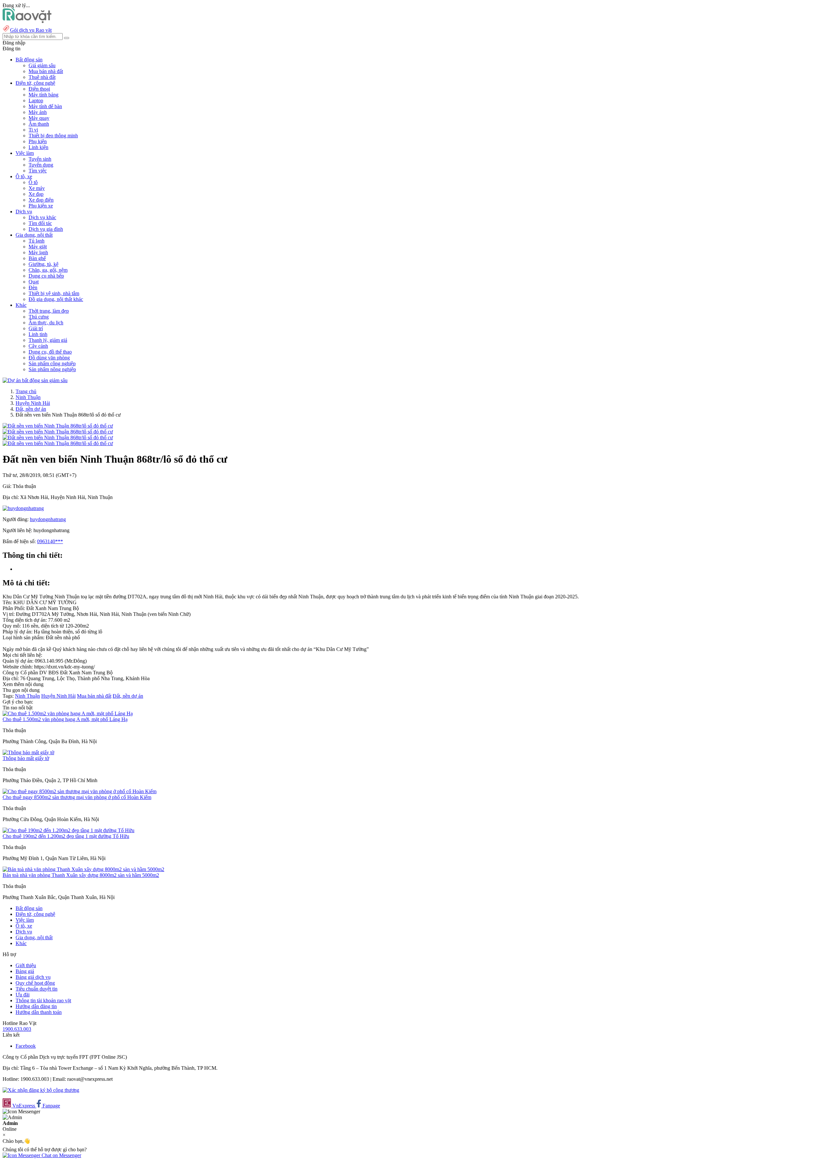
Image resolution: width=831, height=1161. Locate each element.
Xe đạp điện (41, 200)
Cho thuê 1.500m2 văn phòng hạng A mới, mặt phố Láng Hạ (65, 719)
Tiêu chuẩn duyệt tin (36, 989)
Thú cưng (39, 316)
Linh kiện (38, 147)
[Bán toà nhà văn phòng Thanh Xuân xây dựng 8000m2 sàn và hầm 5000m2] (83, 869)
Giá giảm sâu (42, 65)
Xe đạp (36, 194)
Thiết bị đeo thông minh (53, 135)
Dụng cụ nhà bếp (46, 276)
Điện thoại (39, 89)
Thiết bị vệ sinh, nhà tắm (54, 293)
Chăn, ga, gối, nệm (48, 270)
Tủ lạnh (36, 240)
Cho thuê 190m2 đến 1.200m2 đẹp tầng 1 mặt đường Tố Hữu (66, 836)
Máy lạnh (38, 252)
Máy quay (39, 118)
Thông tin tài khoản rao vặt (43, 1000)
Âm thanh (39, 124)
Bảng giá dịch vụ (33, 977)
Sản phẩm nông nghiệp (52, 369)
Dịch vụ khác (42, 217)
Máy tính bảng (43, 94)
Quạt (34, 281)
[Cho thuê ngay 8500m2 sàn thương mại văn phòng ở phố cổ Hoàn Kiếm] (79, 791)
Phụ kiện (38, 141)
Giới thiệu (26, 965)
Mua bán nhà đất (46, 71)
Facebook (26, 1046)
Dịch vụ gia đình (46, 229)
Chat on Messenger (60, 1155)
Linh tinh (38, 334)
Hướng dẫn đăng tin (36, 1006)
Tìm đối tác (40, 223)
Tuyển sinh (40, 159)
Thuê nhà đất (42, 77)
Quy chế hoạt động (35, 983)
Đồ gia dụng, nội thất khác (56, 299)
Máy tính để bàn (45, 106)
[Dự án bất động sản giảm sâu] (35, 380)
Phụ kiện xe (41, 205)
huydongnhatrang (48, 519)
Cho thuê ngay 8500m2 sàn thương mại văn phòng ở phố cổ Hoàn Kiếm (77, 797)
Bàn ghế (37, 258)
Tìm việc (38, 170)
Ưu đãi (23, 994)
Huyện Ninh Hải (33, 403)
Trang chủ (26, 391)
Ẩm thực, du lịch (46, 322)
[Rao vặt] (27, 21)
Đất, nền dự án (31, 409)
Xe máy (37, 188)
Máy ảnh (38, 112)
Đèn (33, 287)
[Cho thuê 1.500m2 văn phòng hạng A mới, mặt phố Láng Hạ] (68, 713)
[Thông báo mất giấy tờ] (28, 752)
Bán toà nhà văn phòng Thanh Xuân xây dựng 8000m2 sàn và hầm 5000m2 (81, 875)
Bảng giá (25, 971)
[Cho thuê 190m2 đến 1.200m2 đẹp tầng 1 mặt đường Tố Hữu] (68, 830)
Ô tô (33, 182)
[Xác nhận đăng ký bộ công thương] (41, 1090)
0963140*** (50, 541)
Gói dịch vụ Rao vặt (31, 30)
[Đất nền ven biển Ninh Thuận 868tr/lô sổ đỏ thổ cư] (58, 426)
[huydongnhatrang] (23, 508)
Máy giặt (38, 246)
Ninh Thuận (28, 397)
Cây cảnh (38, 346)
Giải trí (36, 328)
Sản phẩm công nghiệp (52, 363)
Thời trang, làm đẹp (49, 311)
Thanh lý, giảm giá (48, 340)
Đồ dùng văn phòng (49, 357)
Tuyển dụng (41, 165)
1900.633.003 (17, 1029)
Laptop (36, 100)
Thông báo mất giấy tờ (26, 758)
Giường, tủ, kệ (43, 264)
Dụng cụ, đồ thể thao (50, 352)
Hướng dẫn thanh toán (39, 1012)
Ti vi (33, 129)
